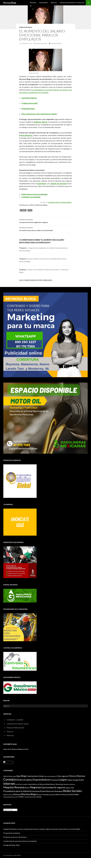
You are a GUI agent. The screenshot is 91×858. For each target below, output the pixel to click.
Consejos (9, 779)
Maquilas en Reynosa (69, 784)
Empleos (28, 779)
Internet (9, 783)
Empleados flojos (28, 108)
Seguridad (52, 794)
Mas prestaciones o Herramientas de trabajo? (39, 114)
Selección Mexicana (62, 794)
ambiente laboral (40, 122)
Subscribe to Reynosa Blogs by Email (15, 749)
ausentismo (41, 183)
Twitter (21, 797)
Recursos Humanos (54, 791)
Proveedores (43, 2)
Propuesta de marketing (11, 833)
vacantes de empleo (30, 797)
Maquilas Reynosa (13, 787)
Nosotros (33, 2)
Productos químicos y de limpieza (14, 837)
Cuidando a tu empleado (30, 197)
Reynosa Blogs (9, 2)
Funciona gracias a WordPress (12, 855)
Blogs (23, 776)
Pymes (43, 791)
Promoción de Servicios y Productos (72, 2)
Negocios (35, 787)
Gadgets (63, 779)
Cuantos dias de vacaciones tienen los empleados (20, 841)
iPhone (20, 784)
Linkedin (25, 784)
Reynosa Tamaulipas (43, 794)
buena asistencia (25, 135)
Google (75, 780)
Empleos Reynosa (25, 27)
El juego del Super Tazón (11, 845)
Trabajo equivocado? (29, 103)
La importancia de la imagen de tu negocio (33, 221)
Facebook (54, 780)
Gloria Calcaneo (41, 43)
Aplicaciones (7, 776)
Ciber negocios (62, 776)
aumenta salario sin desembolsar (59, 202)
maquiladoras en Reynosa (36, 784)
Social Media (74, 794)
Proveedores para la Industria (17, 791)
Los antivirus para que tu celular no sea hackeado (36, 229)
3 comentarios (56, 43)
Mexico (27, 788)
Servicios (54, 2)
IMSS (30, 210)
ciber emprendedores (50, 776)
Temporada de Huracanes (10, 797)
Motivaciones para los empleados (34, 194)
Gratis (81, 780)
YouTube (38, 797)
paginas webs (70, 788)
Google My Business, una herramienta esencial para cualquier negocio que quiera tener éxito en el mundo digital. (41, 829)
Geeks (69, 780)
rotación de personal (58, 183)
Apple (14, 776)
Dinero (23, 210)
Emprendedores (41, 779)
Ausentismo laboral (29, 98)
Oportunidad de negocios (53, 787)
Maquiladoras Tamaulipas (54, 784)
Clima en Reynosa (76, 776)
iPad (16, 784)
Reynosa (17, 794)
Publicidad (36, 791)
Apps (18, 776)
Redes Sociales (72, 791)
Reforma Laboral (8, 794)
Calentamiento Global (35, 776)
